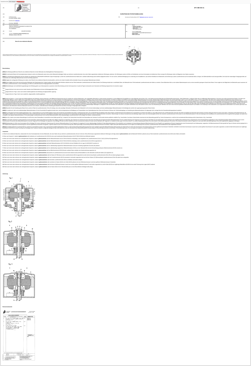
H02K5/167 (146, 17)
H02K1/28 (142, 17)
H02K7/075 (151, 17)
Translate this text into (4, 1)
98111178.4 (17, 20)
